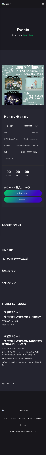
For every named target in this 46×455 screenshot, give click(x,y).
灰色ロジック (9, 270)
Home (6, 418)
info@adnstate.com (31, 139)
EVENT (14, 418)
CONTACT (38, 418)
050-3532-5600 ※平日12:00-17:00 (27, 145)
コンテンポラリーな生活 (15, 258)
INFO (30, 418)
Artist (22, 418)
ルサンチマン (9, 282)
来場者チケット (23, 193)
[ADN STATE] (6, 4)
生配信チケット (23, 200)
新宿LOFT (35, 132)
